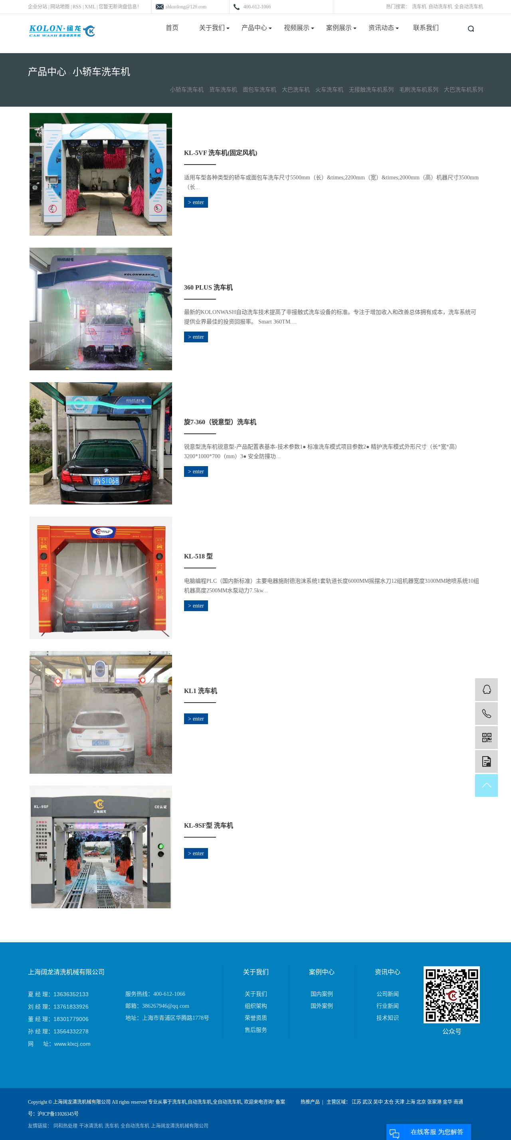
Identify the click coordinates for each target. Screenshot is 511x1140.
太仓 (389, 1102)
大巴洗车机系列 (463, 90)
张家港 (434, 1102)
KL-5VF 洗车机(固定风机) (220, 152)
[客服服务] (486, 689)
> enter (196, 202)
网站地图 (59, 7)
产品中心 (255, 27)
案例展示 (339, 27)
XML (90, 7)
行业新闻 (387, 1006)
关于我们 (212, 27)
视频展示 (297, 27)
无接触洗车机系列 (371, 90)
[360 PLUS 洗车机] (101, 309)
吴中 (378, 1102)
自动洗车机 (440, 7)
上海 (410, 1102)
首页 (172, 27)
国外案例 (322, 1006)
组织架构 (256, 1006)
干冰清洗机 (91, 1126)
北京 (421, 1102)
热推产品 (310, 1102)
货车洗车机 (223, 90)
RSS (77, 7)
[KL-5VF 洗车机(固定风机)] (101, 174)
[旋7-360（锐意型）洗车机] (101, 443)
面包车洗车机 (259, 90)
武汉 (367, 1102)
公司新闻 (387, 994)
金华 (447, 1102)
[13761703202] (486, 713)
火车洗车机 (329, 90)
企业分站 (37, 7)
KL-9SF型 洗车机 (208, 825)
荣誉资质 (256, 1018)
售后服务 (256, 1030)
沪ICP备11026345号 (58, 1114)
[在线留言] (486, 761)
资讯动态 (382, 27)
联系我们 (426, 27)
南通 (458, 1102)
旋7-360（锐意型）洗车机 (220, 422)
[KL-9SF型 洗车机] (101, 847)
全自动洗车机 (468, 7)
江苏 (356, 1102)
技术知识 (387, 1018)
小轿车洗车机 (101, 72)
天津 (399, 1102)
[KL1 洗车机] (101, 712)
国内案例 (322, 994)
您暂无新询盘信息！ (120, 7)
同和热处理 (65, 1126)
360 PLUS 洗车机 (208, 287)
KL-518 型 (198, 556)
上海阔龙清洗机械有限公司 (179, 1126)
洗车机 (419, 7)
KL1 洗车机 (200, 690)
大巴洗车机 (296, 90)
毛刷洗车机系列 (418, 90)
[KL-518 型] (101, 577)
